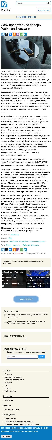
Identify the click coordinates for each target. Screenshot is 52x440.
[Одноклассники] (14, 34)
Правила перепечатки (14, 380)
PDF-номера (10, 391)
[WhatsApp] (21, 34)
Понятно (6, 436)
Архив (7, 388)
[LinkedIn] (25, 34)
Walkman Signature (31, 245)
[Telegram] (3, 34)
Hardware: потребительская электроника (27, 241)
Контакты (9, 400)
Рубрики (8, 382)
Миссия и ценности (13, 377)
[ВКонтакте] (10, 34)
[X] (6, 34)
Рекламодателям (12, 409)
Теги (7, 385)
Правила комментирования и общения (22, 424)
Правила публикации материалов (19, 421)
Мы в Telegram (26, 299)
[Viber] (17, 34)
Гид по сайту (10, 419)
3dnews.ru (14, 235)
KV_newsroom (17, 253)
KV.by (5, 10)
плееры (16, 245)
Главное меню (26, 17)
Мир (10, 238)
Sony (8, 245)
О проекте (9, 374)
